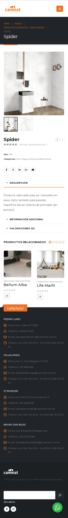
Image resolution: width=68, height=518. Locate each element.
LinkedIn (20, 170)
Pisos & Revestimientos (40, 159)
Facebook (6, 170)
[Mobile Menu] (59, 9)
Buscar (34, 487)
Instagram (13, 509)
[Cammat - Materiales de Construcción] (13, 8)
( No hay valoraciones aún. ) (33, 144)
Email (33, 170)
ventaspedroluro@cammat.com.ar (36, 336)
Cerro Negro (22, 159)
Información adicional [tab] (26, 219)
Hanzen (40, 281)
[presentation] (8, 83)
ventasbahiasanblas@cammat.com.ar (38, 442)
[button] (50, 242)
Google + (26, 170)
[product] (17, 264)
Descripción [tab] (19, 182)
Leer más (7, 296)
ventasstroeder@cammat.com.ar (35, 408)
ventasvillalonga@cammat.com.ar (36, 372)
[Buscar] (59, 495)
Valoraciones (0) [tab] (22, 228)
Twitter (13, 170)
